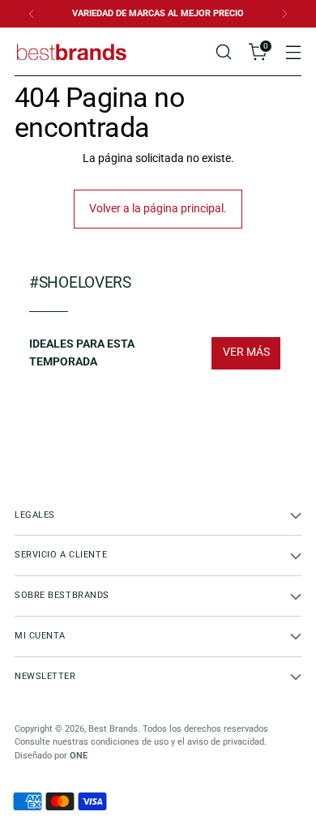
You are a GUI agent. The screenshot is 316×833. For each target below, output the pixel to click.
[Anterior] (31, 14)
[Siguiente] (284, 14)
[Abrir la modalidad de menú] (293, 52)
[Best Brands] (71, 51)
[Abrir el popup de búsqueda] (223, 52)
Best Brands (113, 729)
